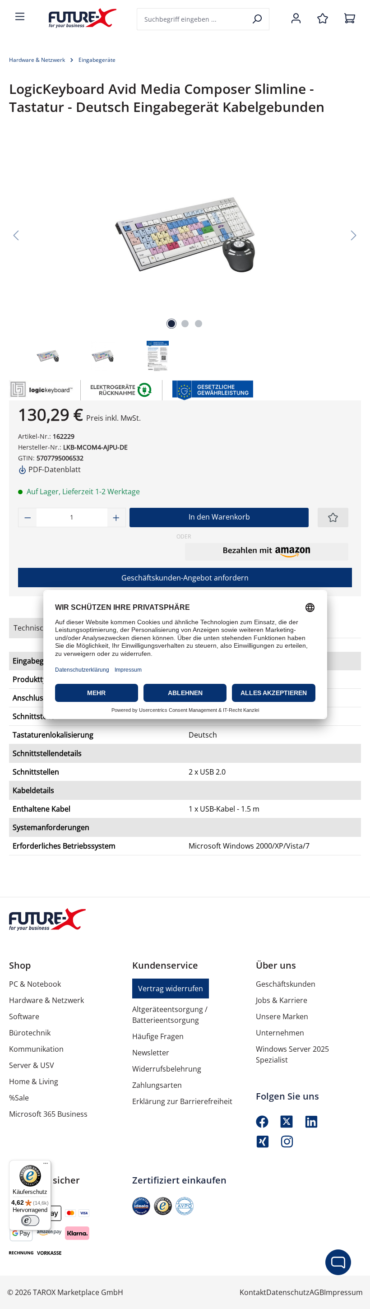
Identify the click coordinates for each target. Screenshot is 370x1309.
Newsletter (150, 1053)
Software (24, 1016)
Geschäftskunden (285, 984)
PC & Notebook (35, 984)
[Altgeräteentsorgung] (121, 389)
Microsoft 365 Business (48, 1114)
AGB (317, 1292)
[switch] (30, 1220)
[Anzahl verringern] (27, 517)
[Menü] (20, 17)
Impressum (343, 1292)
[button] (266, 552)
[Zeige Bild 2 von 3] (185, 323)
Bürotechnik (30, 1033)
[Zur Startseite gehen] (76, 18)
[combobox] (192, 19)
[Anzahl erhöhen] (116, 517)
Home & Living (33, 1081)
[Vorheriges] (16, 234)
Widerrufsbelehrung (166, 1069)
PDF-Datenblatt (54, 469)
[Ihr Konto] (296, 19)
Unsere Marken (282, 1016)
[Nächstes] (354, 234)
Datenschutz (288, 1292)
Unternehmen (280, 1033)
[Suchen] (257, 19)
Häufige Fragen (158, 1036)
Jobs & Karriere (281, 1000)
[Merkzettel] (322, 19)
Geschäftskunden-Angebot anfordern (185, 578)
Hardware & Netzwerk (46, 1000)
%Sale (19, 1098)
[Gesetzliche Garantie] (212, 389)
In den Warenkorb (219, 517)
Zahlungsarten (157, 1085)
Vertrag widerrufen (170, 988)
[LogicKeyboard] (40, 390)
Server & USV (31, 1065)
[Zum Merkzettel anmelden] (333, 517)
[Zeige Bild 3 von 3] (198, 323)
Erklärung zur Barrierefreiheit (182, 1101)
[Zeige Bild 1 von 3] (171, 323)
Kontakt (253, 1292)
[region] (185, 255)
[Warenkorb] (349, 19)
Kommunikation (36, 1049)
